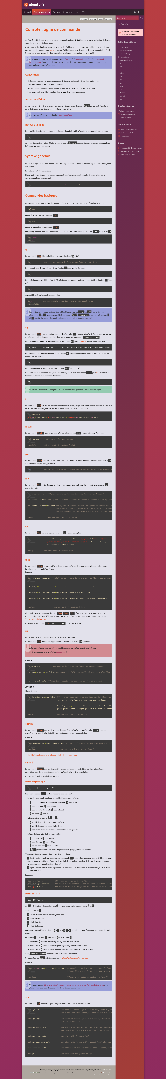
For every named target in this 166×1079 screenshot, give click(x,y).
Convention (124, 47)
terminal (93, 19)
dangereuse (61, 652)
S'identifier (125, 24)
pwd (40, 460)
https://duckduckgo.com (36, 619)
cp (40, 533)
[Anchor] (27, 29)
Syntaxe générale (124, 57)
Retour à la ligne (126, 54)
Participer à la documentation (131, 148)
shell (101, 19)
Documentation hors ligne (130, 151)
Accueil (27, 12)
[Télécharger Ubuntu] (77, 12)
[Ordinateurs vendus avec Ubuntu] (83, 12)
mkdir (41, 433)
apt (38, 1004)
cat (60, 613)
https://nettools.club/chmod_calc (75, 958)
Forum (56, 12)
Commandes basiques (125, 60)
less (41, 566)
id (40, 406)
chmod (41, 769)
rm (40, 641)
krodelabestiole (107, 1070)
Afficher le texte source (126, 111)
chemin (83, 341)
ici (97, 372)
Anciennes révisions (128, 114)
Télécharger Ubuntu (128, 154)
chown (41, 730)
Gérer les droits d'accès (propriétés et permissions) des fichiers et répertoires (74, 985)
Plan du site (125, 136)
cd (40, 334)
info (56, 227)
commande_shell (81, 59)
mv (40, 485)
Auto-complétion (65, 115)
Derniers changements (129, 129)
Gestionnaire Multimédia (129, 133)
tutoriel (108, 19)
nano (67, 613)
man (56, 215)
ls (40, 256)
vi (73, 613)
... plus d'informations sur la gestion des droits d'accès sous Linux (51, 755)
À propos (67, 12)
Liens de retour (126, 117)
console (84, 19)
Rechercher (141, 17)
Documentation (42, 12)
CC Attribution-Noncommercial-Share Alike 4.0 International (97, 1074)
